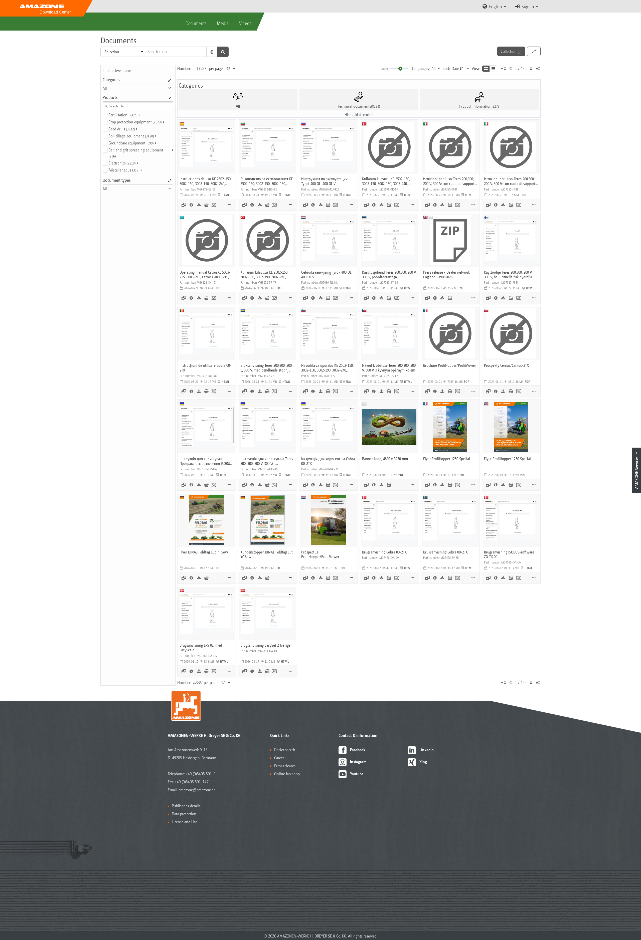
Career (279, 757)
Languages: (421, 68)
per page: (216, 68)
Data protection (184, 813)
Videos (245, 23)
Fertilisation (123, 114)
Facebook (357, 749)
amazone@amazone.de (197, 789)
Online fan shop (287, 773)
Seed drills (122, 128)
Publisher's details (186, 805)
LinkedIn (426, 749)
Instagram (358, 761)
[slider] (400, 69)
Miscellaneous (124, 169)
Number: (184, 68)
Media (223, 23)
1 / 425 (521, 68)
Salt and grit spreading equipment (136, 152)
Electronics (122, 162)
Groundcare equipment (131, 142)
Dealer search (284, 749)
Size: (384, 68)
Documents (196, 23)
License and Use (184, 821)
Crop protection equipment (135, 121)
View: (476, 68)
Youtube (357, 773)
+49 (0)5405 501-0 (201, 773)
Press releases (284, 765)
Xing (423, 761)
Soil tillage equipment (131, 135)
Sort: (446, 68)
